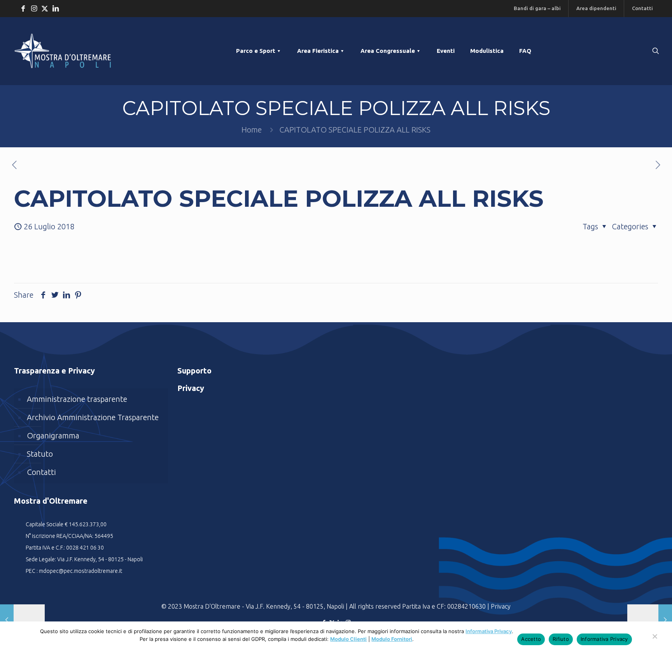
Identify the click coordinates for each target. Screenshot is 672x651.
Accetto (531, 639)
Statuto (40, 453)
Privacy (501, 606)
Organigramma (53, 435)
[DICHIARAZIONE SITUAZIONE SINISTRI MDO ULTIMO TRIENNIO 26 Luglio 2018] (649, 619)
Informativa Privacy (489, 631)
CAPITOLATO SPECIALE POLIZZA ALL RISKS (354, 129)
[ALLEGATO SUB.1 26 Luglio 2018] (22, 619)
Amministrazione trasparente (77, 398)
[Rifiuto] (654, 640)
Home (252, 129)
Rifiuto (561, 639)
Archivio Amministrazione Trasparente (93, 417)
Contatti (41, 472)
